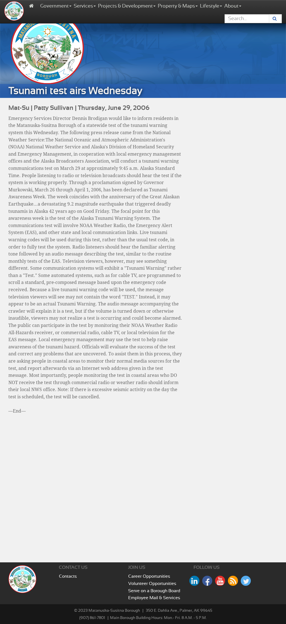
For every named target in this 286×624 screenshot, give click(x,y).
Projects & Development (125, 6)
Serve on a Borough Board (154, 591)
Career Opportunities (149, 576)
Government (54, 6)
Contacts (68, 576)
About (231, 6)
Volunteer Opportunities (152, 583)
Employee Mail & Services (154, 598)
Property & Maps (176, 6)
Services (83, 6)
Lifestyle (209, 6)
